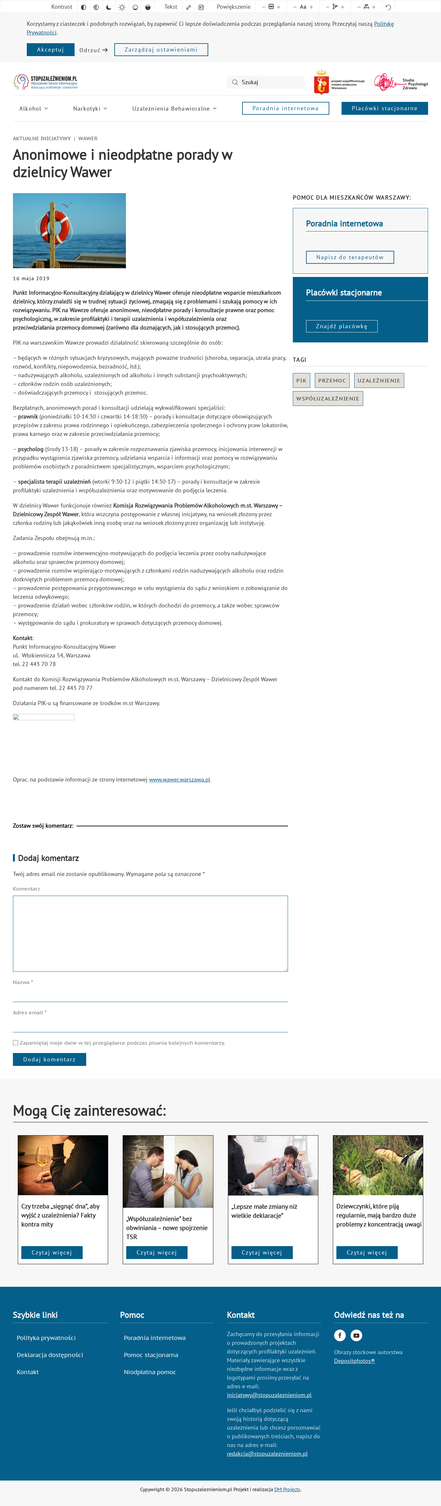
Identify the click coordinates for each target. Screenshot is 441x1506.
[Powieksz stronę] (278, 6)
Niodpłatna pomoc (150, 1372)
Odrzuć (90, 50)
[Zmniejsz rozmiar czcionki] (295, 6)
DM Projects (287, 1489)
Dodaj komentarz (49, 1059)
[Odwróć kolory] (83, 6)
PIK (301, 380)
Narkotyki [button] (87, 108)
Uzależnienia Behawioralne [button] (171, 108)
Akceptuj (50, 49)
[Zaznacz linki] (188, 6)
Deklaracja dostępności (50, 1355)
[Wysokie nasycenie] (147, 6)
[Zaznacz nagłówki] (201, 6)
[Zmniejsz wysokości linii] (328, 6)
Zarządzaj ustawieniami (161, 49)
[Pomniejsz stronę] (264, 6)
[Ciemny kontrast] (108, 6)
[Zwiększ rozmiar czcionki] (311, 6)
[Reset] (388, 6)
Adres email (29, 1012)
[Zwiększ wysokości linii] (342, 6)
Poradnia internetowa (285, 108)
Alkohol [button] (30, 108)
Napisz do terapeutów (350, 257)
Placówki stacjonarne (385, 108)
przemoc (332, 380)
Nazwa (23, 982)
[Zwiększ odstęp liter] (374, 6)
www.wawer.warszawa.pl (179, 779)
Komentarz (26, 888)
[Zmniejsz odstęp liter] (359, 6)
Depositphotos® (354, 1360)
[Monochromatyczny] (96, 6)
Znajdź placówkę (342, 326)
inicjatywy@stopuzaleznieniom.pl (269, 1395)
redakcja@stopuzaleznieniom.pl (267, 1453)
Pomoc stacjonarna (151, 1355)
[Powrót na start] (45, 82)
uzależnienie (379, 380)
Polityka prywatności (46, 1338)
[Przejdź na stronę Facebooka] (340, 1335)
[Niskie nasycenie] (135, 6)
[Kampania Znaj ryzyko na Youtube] (356, 1335)
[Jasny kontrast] (122, 6)
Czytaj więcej (52, 1252)
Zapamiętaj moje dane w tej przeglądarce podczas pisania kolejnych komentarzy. (121, 1042)
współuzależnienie (327, 398)
